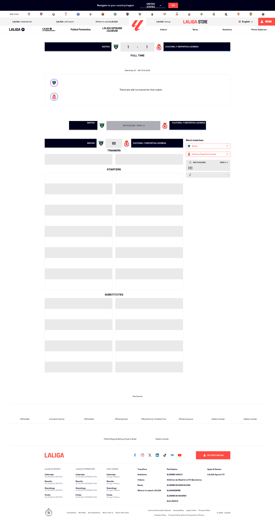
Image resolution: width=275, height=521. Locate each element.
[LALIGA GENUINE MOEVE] (112, 30)
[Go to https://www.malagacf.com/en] (140, 14)
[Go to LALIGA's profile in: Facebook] (135, 455)
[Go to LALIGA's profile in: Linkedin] (157, 455)
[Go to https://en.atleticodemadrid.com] (41, 14)
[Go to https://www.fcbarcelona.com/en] (103, 14)
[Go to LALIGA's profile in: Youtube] (179, 455)
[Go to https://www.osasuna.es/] (53, 14)
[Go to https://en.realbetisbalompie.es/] (201, 14)
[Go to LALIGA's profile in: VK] (172, 455)
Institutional (22, 22)
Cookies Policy (160, 515)
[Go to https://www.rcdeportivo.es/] (177, 14)
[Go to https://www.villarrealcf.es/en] (263, 14)
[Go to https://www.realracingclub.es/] (152, 14)
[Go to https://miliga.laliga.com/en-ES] (266, 22)
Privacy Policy (204, 510)
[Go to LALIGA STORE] (195, 22)
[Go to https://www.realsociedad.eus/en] (226, 14)
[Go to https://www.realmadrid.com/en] (214, 14)
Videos (163, 29)
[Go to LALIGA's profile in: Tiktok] (164, 455)
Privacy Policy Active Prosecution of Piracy (186, 515)
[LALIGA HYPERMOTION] (49, 30)
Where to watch (107, 22)
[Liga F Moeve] (81, 30)
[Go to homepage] (138, 32)
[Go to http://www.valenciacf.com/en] (251, 14)
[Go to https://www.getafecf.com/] (115, 14)
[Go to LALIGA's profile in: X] (149, 455)
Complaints (71, 513)
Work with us (108, 513)
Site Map (82, 513)
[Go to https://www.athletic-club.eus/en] (29, 14)
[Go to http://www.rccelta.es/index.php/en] (66, 14)
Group (163, 22)
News (195, 29)
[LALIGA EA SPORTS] (17, 30)
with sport (65, 22)
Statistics (227, 29)
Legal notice (191, 510)
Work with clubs (122, 513)
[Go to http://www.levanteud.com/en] (127, 14)
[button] (17, 30)
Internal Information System (159, 510)
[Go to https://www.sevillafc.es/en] (238, 14)
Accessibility (178, 510)
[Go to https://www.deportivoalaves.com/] (78, 14)
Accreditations (94, 513)
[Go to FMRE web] (48, 513)
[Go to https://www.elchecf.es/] (90, 14)
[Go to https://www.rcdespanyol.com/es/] (189, 14)
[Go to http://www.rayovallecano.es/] (164, 14)
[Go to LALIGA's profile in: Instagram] (142, 455)
